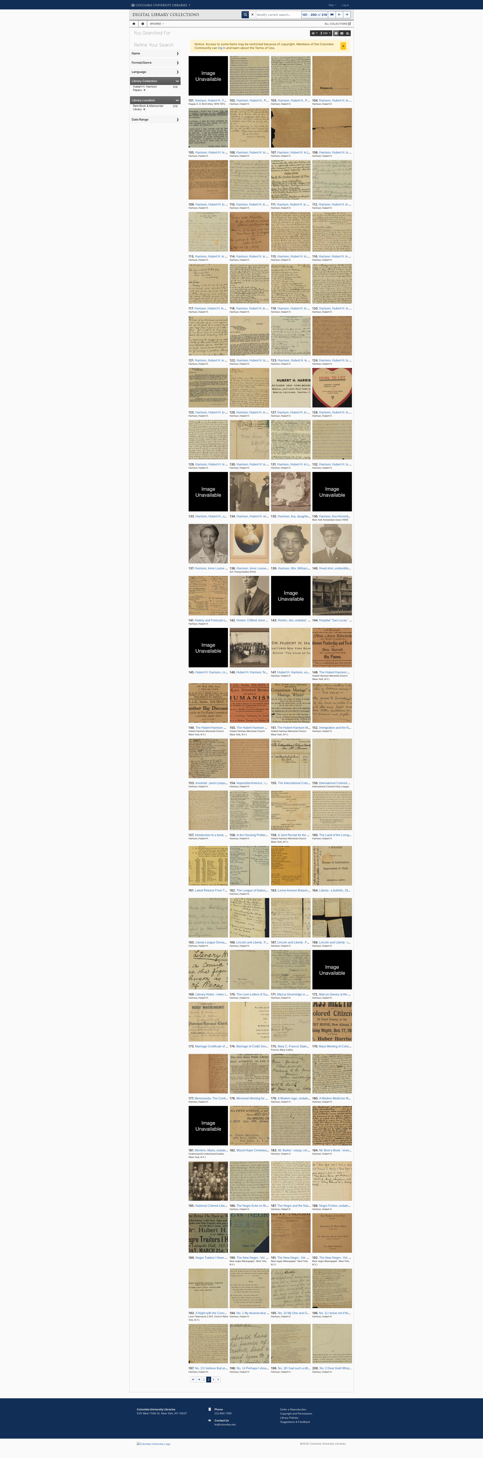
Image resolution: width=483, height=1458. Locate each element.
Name (136, 53)
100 (325, 33)
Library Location (143, 100)
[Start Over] (252, 14)
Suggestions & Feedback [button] (295, 1421)
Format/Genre (142, 62)
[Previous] (339, 14)
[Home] (133, 23)
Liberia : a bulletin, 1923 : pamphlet (342, 890)
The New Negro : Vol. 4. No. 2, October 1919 (349, 1257)
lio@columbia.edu (225, 1424)
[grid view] (336, 33)
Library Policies (289, 1417)
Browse (156, 23)
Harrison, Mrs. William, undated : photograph (307, 568)
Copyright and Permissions (296, 1413)
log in (221, 48)
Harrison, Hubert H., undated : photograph (223, 516)
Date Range (140, 119)
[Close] (343, 46)
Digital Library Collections (165, 14)
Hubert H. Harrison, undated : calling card (305, 672)
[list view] (342, 33)
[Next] (347, 14)
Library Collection (144, 81)
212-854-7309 (223, 1413)
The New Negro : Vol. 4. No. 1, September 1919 (309, 1257)
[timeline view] (348, 33)
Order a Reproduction (293, 1409)
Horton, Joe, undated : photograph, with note (307, 620)
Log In (345, 5)
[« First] (332, 14)
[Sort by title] (314, 33)
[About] (142, 23)
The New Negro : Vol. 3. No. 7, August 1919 (266, 1257)
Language (139, 72)
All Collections (336, 23)
